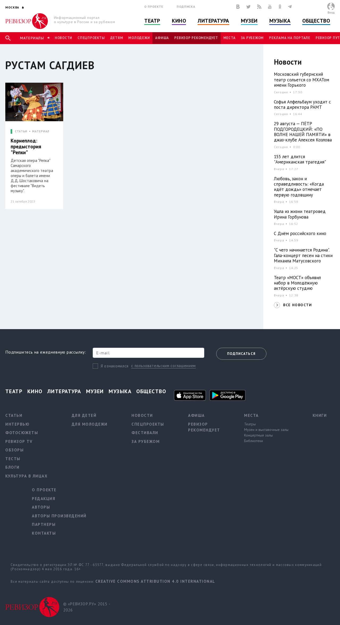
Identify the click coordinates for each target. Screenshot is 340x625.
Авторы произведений (59, 515)
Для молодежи (90, 424)
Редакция (43, 498)
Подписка (186, 7)
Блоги (12, 467)
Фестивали (144, 432)
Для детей (84, 415)
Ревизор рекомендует (196, 38)
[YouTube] (270, 6)
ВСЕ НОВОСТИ (297, 305)
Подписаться (241, 353)
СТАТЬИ (21, 131)
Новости (63, 38)
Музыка (280, 20)
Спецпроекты (91, 38)
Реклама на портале (289, 38)
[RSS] (259, 6)
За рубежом (252, 38)
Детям (116, 38)
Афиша (162, 38)
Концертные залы (258, 435)
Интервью (17, 424)
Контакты (44, 533)
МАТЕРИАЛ (40, 131)
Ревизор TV (18, 441)
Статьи (13, 415)
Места (229, 38)
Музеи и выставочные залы (266, 429)
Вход (331, 12)
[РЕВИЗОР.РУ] (26, 21)
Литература (213, 20)
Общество (316, 20)
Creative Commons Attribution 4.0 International (155, 581)
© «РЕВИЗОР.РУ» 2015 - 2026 (86, 607)
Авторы (41, 507)
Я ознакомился (115, 365)
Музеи (249, 20)
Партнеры (44, 524)
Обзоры (14, 449)
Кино (179, 20)
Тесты (12, 458)
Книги (320, 415)
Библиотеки (253, 440)
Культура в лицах (26, 476)
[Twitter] (248, 6)
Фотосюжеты (21, 432)
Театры (250, 424)
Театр (152, 20)
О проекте (153, 7)
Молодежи (139, 38)
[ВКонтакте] (238, 6)
